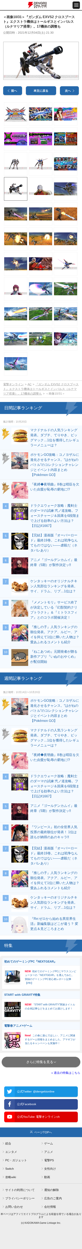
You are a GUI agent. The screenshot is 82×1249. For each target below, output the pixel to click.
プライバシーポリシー (20, 1198)
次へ (68, 90)
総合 (8, 1143)
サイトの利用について (20, 1190)
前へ (14, 90)
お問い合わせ (14, 1206)
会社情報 (50, 1206)
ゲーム (48, 1143)
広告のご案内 (53, 1198)
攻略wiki (10, 1177)
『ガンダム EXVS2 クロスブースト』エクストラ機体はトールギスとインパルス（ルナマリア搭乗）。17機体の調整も (41, 389)
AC (30, 384)
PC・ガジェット (16, 1160)
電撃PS (49, 1160)
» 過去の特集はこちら (65, 1072)
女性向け (50, 1168)
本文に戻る (41, 90)
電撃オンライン (13, 384)
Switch (9, 1168)
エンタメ (11, 1152)
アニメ (48, 1152)
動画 (47, 1177)
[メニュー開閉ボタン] (76, 5)
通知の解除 (51, 1190)
